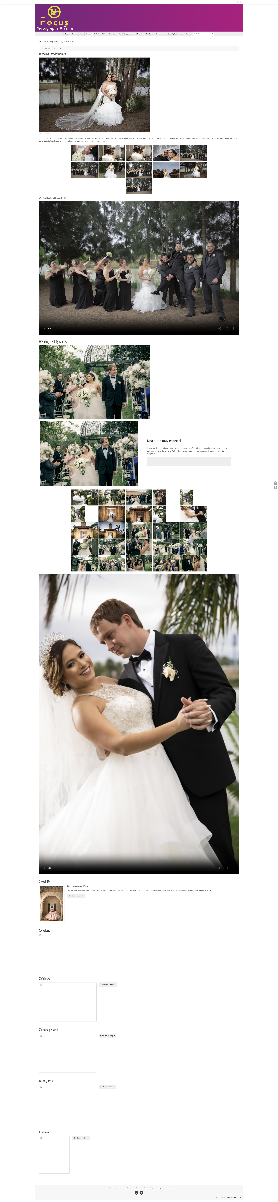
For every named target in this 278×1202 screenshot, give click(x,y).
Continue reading (75, 896)
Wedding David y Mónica (52, 54)
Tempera (229, 1197)
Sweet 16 (44, 881)
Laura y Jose (46, 1081)
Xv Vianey (44, 979)
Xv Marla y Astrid (48, 1030)
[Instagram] (237, 2)
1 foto (85, 886)
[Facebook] (240, 2)
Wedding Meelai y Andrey (53, 342)
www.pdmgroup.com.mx (161, 1188)
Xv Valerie (44, 930)
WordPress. (237, 1197)
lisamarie (44, 1132)
